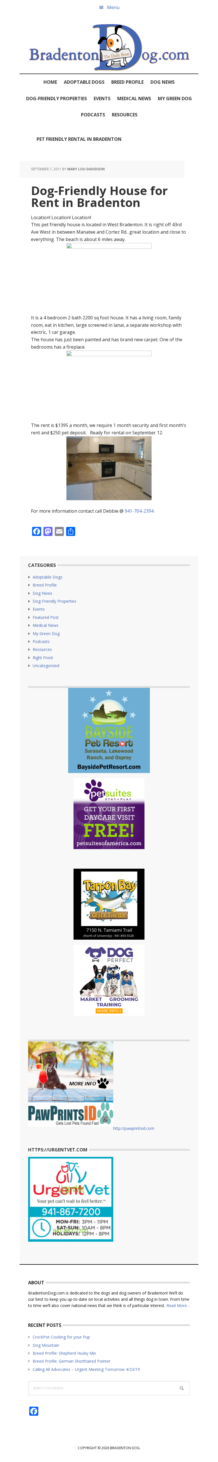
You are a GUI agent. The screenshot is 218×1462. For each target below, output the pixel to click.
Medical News (45, 625)
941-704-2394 (139, 511)
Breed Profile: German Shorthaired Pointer (71, 1361)
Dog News (42, 593)
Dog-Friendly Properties (54, 601)
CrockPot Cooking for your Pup (61, 1337)
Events (39, 609)
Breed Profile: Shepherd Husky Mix (64, 1353)
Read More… (178, 1305)
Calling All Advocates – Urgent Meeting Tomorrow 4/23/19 (86, 1369)
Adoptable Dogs (47, 577)
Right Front (43, 657)
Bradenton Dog (109, 44)
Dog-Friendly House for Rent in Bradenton (99, 196)
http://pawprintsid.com (133, 1128)
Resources (42, 649)
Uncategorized (46, 665)
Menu (113, 7)
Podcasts (41, 641)
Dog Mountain (46, 1345)
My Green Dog (46, 633)
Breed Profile (45, 585)
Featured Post (46, 617)
